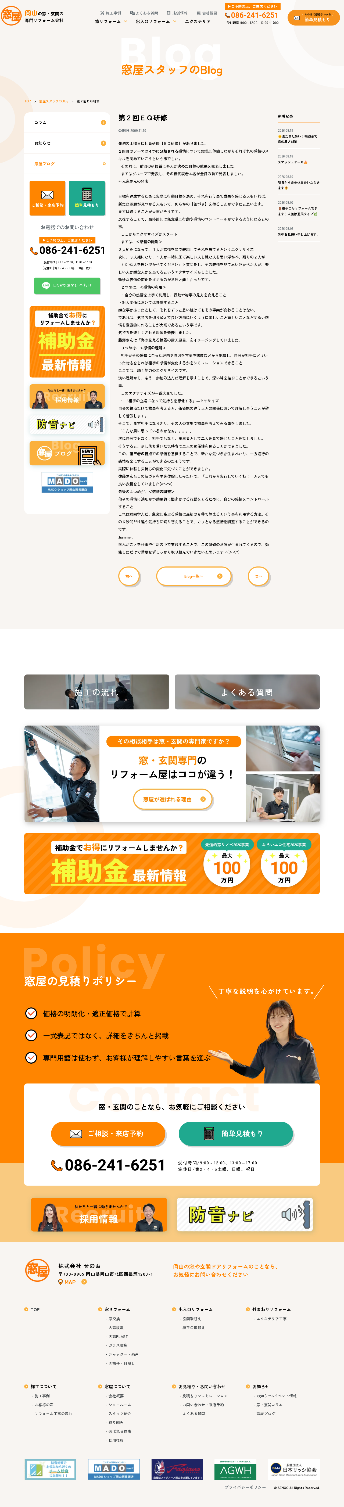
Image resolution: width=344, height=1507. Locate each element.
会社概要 (209, 13)
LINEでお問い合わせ (72, 285)
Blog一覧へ (193, 576)
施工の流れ (96, 692)
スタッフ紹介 (120, 1413)
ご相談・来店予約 (47, 205)
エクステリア (198, 21)
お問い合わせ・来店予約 (203, 1404)
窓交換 (114, 1318)
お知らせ (42, 143)
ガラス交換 (118, 1345)
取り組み (116, 1422)
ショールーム (120, 1404)
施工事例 (113, 13)
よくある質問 (146, 13)
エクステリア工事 (271, 1318)
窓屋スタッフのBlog (53, 101)
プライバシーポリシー (245, 1487)
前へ (129, 576)
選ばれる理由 (120, 1431)
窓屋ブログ (44, 163)
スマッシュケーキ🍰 (293, 162)
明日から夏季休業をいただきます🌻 (299, 185)
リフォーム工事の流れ (53, 1413)
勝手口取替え (193, 1327)
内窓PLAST (118, 1336)
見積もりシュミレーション (205, 1395)
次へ (258, 576)
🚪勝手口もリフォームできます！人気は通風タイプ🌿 (297, 211)
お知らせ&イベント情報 (276, 1395)
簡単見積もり (243, 1133)
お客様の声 (44, 1404)
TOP (27, 101)
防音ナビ (245, 1215)
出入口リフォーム (153, 21)
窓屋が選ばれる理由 (172, 774)
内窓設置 (116, 1327)
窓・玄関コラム (269, 1404)
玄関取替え (191, 1318)
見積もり (87, 205)
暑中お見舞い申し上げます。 (299, 234)
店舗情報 (180, 13)
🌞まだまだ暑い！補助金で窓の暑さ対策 (297, 139)
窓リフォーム (108, 21)
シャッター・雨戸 (124, 1354)
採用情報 (99, 1215)
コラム (40, 122)
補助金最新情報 (172, 863)
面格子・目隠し (122, 1363)
